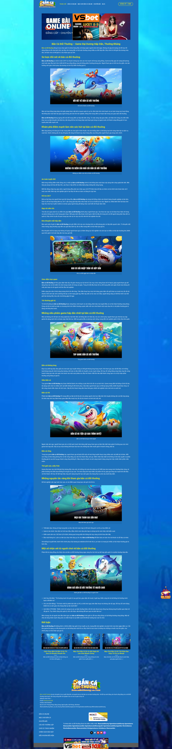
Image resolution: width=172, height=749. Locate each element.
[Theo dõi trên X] (91, 732)
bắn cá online (72, 4)
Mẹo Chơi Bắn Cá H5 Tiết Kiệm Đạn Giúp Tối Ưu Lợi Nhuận (116, 652)
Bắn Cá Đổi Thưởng (45, 694)
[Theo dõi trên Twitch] (104, 732)
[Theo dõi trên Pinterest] (98, 732)
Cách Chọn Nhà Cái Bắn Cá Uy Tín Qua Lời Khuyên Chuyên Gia (55, 652)
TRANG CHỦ (63, 4)
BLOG (103, 4)
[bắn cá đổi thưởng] (48, 4)
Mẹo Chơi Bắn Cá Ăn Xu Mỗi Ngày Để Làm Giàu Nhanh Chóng (86, 652)
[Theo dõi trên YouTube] (101, 732)
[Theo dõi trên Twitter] (94, 732)
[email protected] (48, 700)
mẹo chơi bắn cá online (85, 4)
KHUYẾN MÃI (97, 4)
